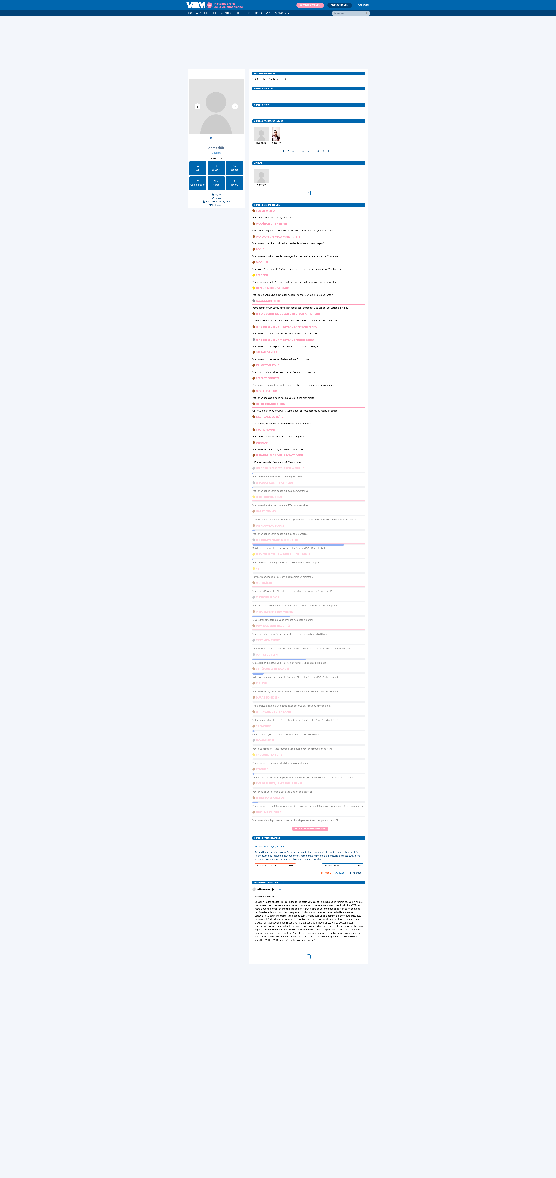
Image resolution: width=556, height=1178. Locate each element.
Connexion (364, 5)
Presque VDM (282, 13)
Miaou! (213, 158)
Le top (246, 13)
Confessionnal (262, 13)
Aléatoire (201, 13)
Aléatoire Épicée (230, 13)
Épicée (214, 13)
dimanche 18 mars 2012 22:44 (268, 897)
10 (329, 151)
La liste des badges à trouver (310, 829)
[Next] (334, 151)
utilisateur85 (264, 890)
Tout (190, 13)
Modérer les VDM (339, 5)
